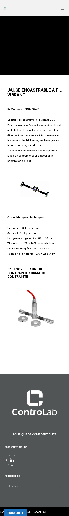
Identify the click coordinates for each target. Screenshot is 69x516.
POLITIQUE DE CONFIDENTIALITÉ (34, 434)
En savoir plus (19, 321)
